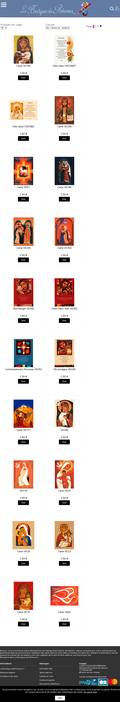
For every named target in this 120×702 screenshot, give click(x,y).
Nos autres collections (50, 684)
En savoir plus (90, 692)
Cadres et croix (46, 676)
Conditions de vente (9, 676)
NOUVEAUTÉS (46, 669)
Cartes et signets (47, 680)
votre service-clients (90, 672)
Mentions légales (7, 672)
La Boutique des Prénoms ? (12, 669)
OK (60, 698)
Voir (23, 77)
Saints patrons (46, 672)
